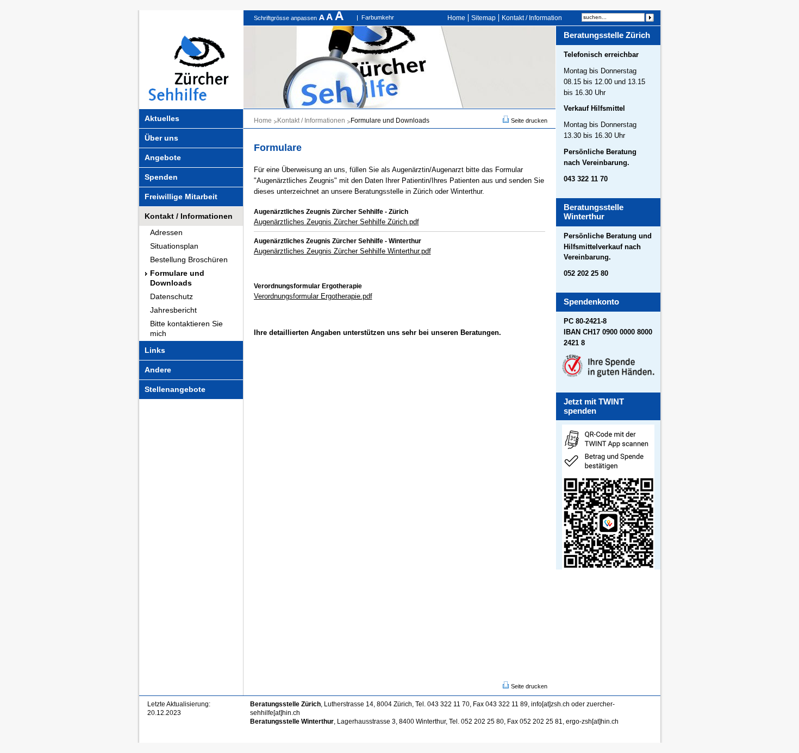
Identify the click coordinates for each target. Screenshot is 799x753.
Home (456, 18)
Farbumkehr (377, 17)
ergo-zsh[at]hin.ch (592, 721)
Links (155, 350)
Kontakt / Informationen (189, 216)
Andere (158, 369)
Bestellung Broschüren (189, 259)
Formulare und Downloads (177, 278)
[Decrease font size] (322, 18)
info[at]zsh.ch (550, 704)
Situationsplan (174, 246)
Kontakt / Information (532, 18)
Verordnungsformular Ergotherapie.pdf (313, 296)
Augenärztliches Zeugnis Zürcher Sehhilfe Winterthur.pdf (342, 251)
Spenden (161, 177)
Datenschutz (171, 296)
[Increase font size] (339, 18)
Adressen (166, 232)
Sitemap (483, 18)
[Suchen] (649, 17)
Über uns (161, 138)
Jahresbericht (173, 310)
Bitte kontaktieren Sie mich (186, 328)
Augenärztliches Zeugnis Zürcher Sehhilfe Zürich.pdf (336, 222)
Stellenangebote (175, 389)
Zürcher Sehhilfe (191, 59)
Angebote (163, 157)
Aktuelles (162, 118)
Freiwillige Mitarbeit (181, 196)
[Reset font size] (330, 18)
